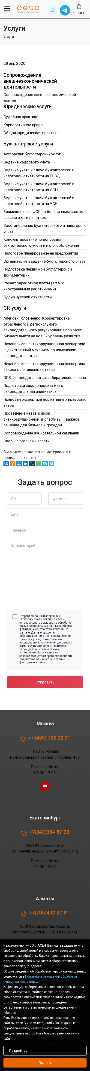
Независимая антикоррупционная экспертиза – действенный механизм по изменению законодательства (44, 350)
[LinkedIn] (25, 463)
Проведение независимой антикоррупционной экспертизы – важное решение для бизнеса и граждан (41, 419)
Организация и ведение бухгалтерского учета (44, 261)
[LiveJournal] (32, 463)
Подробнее (18, 1051)
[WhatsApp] (38, 463)
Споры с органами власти (26, 441)
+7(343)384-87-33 (49, 832)
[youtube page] (45, 786)
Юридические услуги (27, 106)
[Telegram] (51, 463)
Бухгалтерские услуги (28, 144)
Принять (45, 1063)
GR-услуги (14, 308)
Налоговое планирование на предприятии (40, 253)
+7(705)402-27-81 (49, 913)
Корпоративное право (23, 125)
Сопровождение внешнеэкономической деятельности (30, 81)
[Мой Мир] (19, 463)
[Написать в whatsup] (65, 10)
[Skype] (45, 463)
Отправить (45, 682)
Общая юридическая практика (31, 132)
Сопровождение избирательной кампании (41, 433)
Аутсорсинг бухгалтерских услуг (32, 154)
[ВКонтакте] (6, 463)
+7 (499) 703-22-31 (49, 738)
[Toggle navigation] (7, 9)
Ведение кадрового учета (26, 162)
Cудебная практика (20, 116)
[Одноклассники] (12, 463)
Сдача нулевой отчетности (27, 297)
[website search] (52, 10)
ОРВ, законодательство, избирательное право (44, 377)
